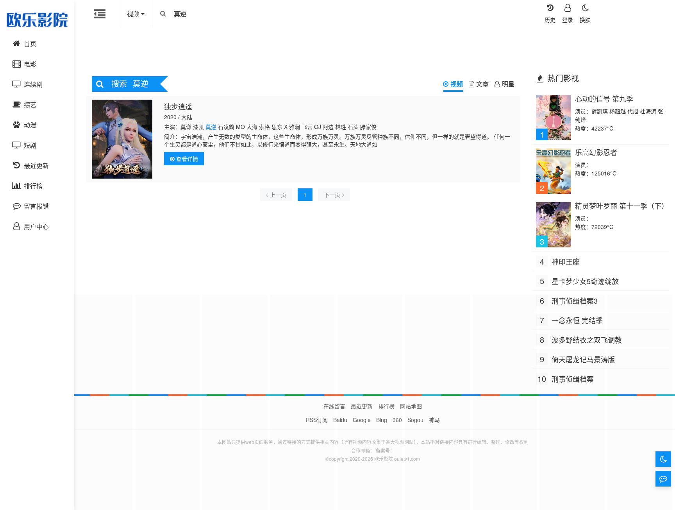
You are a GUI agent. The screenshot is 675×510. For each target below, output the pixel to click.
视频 (456, 83)
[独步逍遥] (122, 139)
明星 (508, 83)
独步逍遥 (178, 106)
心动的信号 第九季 (604, 98)
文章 (482, 83)
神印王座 (566, 261)
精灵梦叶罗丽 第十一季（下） (621, 205)
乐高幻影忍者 (596, 152)
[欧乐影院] (37, 19)
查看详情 (186, 159)
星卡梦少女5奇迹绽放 (585, 281)
